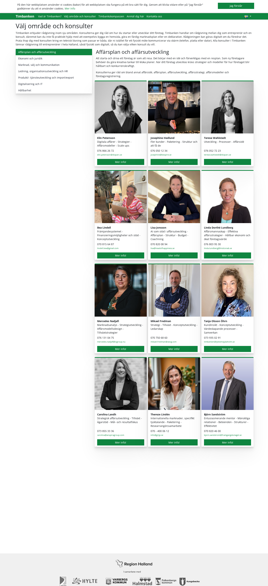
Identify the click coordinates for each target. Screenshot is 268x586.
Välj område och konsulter (80, 16)
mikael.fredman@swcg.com (163, 341)
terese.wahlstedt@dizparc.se (217, 154)
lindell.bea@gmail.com (108, 248)
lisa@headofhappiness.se (162, 248)
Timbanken (25, 16)
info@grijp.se (157, 435)
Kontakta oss (154, 16)
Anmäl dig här (135, 16)
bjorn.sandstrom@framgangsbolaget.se (223, 435)
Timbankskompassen (111, 16)
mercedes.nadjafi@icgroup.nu (111, 341)
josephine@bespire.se (161, 154)
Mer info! (120, 162)
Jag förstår (236, 5)
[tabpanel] (174, 250)
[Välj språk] (248, 16)
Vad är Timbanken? (49, 16)
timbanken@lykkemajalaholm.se (219, 341)
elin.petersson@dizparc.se (109, 154)
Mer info (70, 8)
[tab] (54, 52)
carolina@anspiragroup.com (110, 435)
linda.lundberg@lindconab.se (218, 248)
